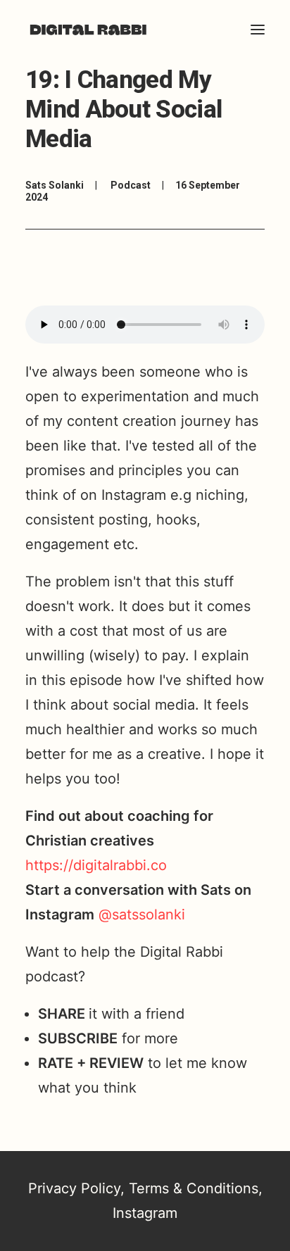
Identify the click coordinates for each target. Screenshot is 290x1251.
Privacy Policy (74, 1188)
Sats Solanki (54, 185)
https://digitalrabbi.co (96, 865)
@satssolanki (142, 914)
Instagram (145, 1213)
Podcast (131, 185)
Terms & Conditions (193, 1188)
